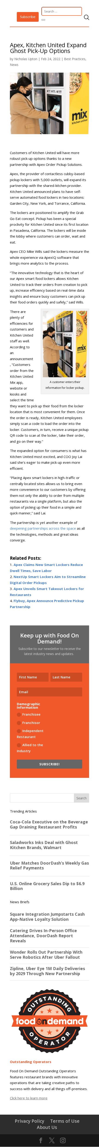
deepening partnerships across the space (43, 528)
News (14, 64)
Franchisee (31, 714)
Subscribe (27, 16)
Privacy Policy (29, 1121)
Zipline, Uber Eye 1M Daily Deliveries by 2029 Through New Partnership (47, 971)
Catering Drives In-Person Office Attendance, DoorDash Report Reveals (43, 935)
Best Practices (74, 59)
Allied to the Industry (30, 747)
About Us (47, 1127)
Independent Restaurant (30, 733)
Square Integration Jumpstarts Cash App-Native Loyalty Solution (47, 917)
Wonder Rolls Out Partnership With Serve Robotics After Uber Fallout (46, 955)
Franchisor (31, 722)
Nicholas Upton (25, 59)
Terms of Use (64, 1121)
